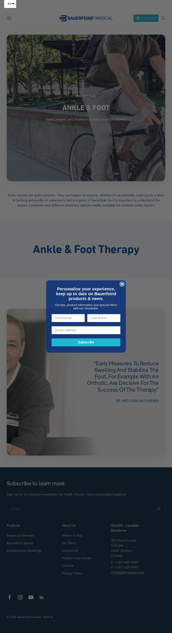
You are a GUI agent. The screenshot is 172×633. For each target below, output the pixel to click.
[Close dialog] (122, 284)
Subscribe (86, 342)
